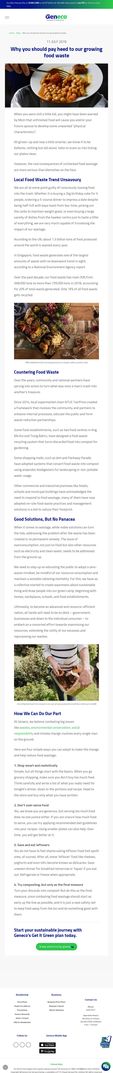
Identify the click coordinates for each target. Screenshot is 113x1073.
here (9, 5)
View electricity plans (55, 946)
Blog (18, 32)
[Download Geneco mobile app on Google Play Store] (47, 1051)
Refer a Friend (22, 1018)
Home (11, 32)
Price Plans (22, 1001)
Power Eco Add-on (22, 1006)
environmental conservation (50, 727)
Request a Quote (56, 1006)
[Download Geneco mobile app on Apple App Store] (47, 1044)
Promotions (22, 1010)
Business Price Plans (56, 1001)
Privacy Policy (56, 1064)
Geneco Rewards (22, 1014)
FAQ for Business (56, 1010)
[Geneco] (56, 18)
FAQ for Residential (22, 1022)
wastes (25, 727)
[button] (5, 16)
